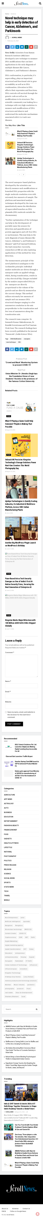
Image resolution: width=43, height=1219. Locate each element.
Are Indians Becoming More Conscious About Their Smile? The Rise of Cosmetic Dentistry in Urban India (21, 1050)
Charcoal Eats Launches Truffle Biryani (19, 756)
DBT (26, 937)
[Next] (23, 174)
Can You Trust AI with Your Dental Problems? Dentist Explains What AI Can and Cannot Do (26, 1127)
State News (9, 887)
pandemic (31, 985)
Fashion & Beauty (11, 825)
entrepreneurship (11, 957)
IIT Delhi (29, 961)
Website (8, 702)
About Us (5, 1208)
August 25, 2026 (20, 1112)
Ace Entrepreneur (11, 917)
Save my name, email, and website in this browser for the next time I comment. (21, 714)
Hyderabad (19, 961)
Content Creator (10, 933)
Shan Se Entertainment (24, 992)
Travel (7, 896)
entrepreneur (20, 953)
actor (22, 917)
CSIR (20, 937)
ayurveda (26, 921)
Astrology (9, 803)
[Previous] (19, 174)
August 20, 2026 (22, 138)
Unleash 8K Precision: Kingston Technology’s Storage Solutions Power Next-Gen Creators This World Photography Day (25, 147)
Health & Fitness (11, 843)
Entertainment (11, 821)
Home (7, 14)
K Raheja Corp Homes (13, 977)
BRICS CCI (28, 929)
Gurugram (8, 961)
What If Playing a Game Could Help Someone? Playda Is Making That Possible (27, 133)
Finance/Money (10, 830)
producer (20, 988)
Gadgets (8, 839)
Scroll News (17, 37)
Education (8, 817)
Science (13, 14)
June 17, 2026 (10, 629)
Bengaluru (19, 925)
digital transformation (13, 949)
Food (6, 834)
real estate (9, 992)
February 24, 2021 (13, 41)
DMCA (4, 1211)
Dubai (31, 949)
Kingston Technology (12, 973)
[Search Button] (36, 1009)
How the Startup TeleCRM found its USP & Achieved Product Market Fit (27, 764)
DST (25, 949)
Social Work (9, 878)
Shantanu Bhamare (12, 996)
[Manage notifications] (37, 1214)
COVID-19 (22, 933)
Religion (7, 869)
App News (8, 799)
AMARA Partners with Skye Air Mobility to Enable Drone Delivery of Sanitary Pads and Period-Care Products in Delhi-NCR (21, 1028)
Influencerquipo (11, 969)
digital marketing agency (14, 945)
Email (8, 691)
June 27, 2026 (10, 549)
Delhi (33, 937)
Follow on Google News (18, 1211)
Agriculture (9, 795)
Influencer (33, 965)
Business (8, 812)
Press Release (10, 865)
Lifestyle (8, 847)
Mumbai (8, 985)
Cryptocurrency (10, 937)
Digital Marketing (11, 941)
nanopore (27, 339)
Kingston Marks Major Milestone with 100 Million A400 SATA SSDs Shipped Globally (20, 623)
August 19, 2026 (22, 154)
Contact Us (26, 1208)
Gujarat (31, 957)
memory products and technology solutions (21, 980)
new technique (11, 342)
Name (8, 681)
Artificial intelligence (12, 921)
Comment (9, 652)
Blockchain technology (13, 929)
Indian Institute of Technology (16, 965)
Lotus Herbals (28, 977)
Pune (29, 988)
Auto (6, 808)
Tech (8, 416)
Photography (10, 856)
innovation (23, 969)
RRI (19, 342)
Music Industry (19, 985)
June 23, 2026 (10, 590)
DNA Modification (15, 339)
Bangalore (8, 925)
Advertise (15, 1208)
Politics (7, 861)
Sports (7, 882)
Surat (23, 996)
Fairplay (23, 957)
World (7, 900)
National (8, 852)
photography (9, 988)
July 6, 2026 (21, 170)
